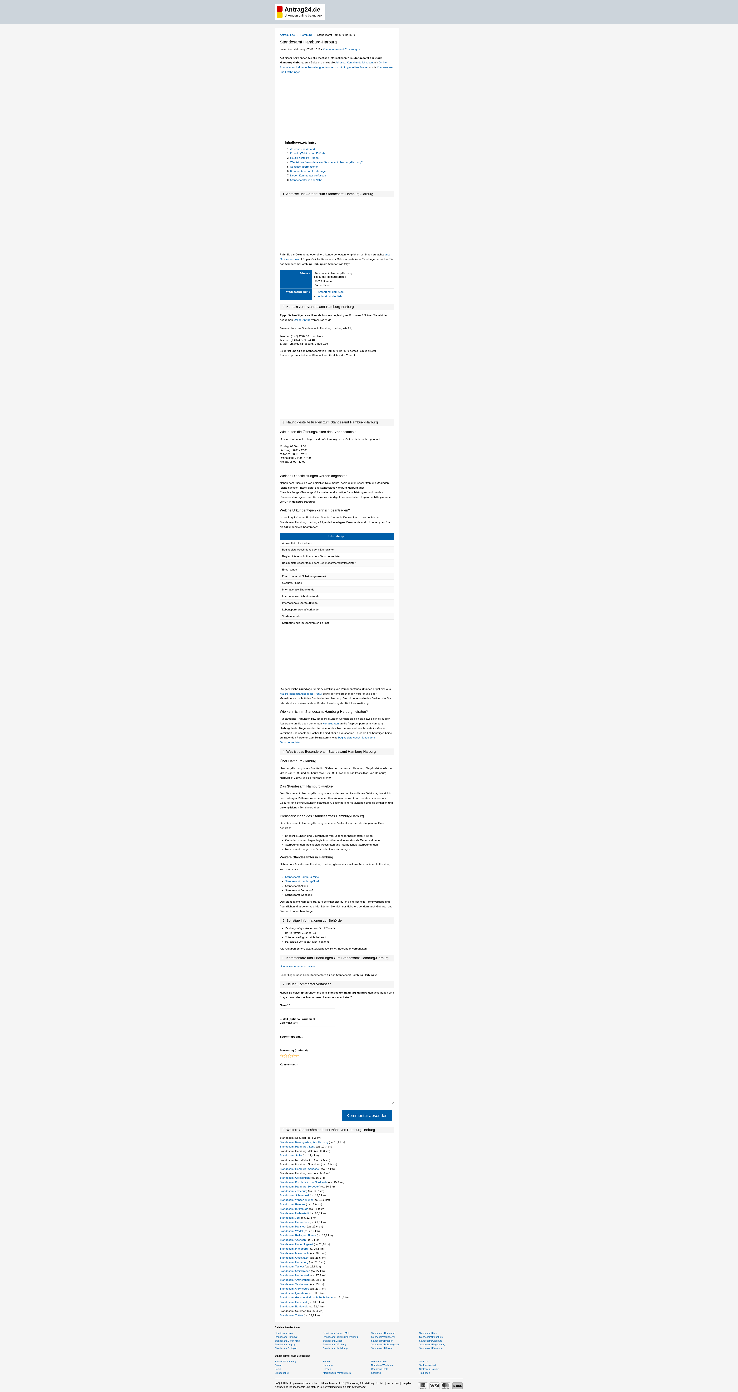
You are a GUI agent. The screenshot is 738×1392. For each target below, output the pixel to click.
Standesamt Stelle (291, 1155)
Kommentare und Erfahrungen (341, 49)
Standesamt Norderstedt (295, 1275)
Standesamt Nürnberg (334, 1344)
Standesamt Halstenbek (295, 1222)
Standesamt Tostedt (292, 1266)
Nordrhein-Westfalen (382, 1365)
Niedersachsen (379, 1361)
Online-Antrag (302, 319)
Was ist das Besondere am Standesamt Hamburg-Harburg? (326, 162)
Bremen (327, 1361)
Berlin (278, 1369)
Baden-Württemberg (285, 1361)
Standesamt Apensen (293, 1239)
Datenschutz (312, 1383)
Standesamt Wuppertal (383, 1337)
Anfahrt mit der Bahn (330, 296)
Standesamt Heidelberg (335, 1348)
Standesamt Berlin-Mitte (287, 1341)
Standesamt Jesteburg (294, 1190)
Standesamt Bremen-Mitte (336, 1333)
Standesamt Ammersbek (295, 1279)
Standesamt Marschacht (295, 1253)
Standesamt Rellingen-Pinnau (298, 1235)
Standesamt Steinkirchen (295, 1270)
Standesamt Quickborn (294, 1293)
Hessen (327, 1369)
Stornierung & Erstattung (360, 1383)
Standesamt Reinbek (293, 1204)
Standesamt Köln (284, 1333)
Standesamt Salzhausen (295, 1284)
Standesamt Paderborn (431, 1348)
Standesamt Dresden (382, 1341)
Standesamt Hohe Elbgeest (297, 1244)
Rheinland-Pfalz (379, 1369)
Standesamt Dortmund (383, 1333)
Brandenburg (282, 1373)
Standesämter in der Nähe (306, 179)
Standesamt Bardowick (294, 1306)
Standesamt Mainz (429, 1333)
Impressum (296, 1383)
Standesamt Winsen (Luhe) (297, 1199)
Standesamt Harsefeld (294, 1302)
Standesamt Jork (290, 1217)
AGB (341, 1383)
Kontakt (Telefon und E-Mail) (307, 153)
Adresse (340, 62)
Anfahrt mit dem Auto (331, 291)
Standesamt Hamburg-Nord (302, 881)
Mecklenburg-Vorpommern (337, 1373)
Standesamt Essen (332, 1341)
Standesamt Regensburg (432, 1344)
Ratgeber (407, 1383)
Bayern (278, 1365)
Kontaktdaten (331, 723)
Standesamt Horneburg (294, 1262)
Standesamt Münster (382, 1348)
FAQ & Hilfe (281, 1383)
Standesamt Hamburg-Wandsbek (300, 1168)
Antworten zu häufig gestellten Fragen (345, 67)
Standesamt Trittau (292, 1315)
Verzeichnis (393, 1383)
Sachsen (423, 1361)
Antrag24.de (287, 34)
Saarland (376, 1373)
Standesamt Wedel (292, 1230)
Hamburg (306, 34)
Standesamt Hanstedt (293, 1226)
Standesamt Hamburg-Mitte (302, 876)
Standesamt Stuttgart (286, 1348)
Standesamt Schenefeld (295, 1195)
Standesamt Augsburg (430, 1341)
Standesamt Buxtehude (294, 1208)
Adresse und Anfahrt (302, 149)
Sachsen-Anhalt (427, 1365)
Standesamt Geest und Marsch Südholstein (306, 1297)
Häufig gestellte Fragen (304, 157)
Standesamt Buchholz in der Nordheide (304, 1182)
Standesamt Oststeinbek (295, 1177)
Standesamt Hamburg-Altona (298, 1146)
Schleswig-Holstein (429, 1369)
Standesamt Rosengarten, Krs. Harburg (304, 1142)
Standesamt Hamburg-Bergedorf (300, 1186)
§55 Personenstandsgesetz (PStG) (301, 693)
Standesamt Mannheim (431, 1337)
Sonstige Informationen (304, 166)
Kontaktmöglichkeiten (360, 62)
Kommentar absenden (367, 1115)
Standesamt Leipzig (285, 1344)
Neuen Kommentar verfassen (308, 175)
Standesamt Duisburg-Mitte (385, 1344)
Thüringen (424, 1373)
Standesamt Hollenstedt (295, 1213)
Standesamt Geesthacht (295, 1257)
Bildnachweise (329, 1383)
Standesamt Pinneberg (294, 1248)
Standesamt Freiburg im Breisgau (340, 1337)
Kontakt (380, 1383)
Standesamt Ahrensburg (295, 1288)
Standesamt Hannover (286, 1337)
